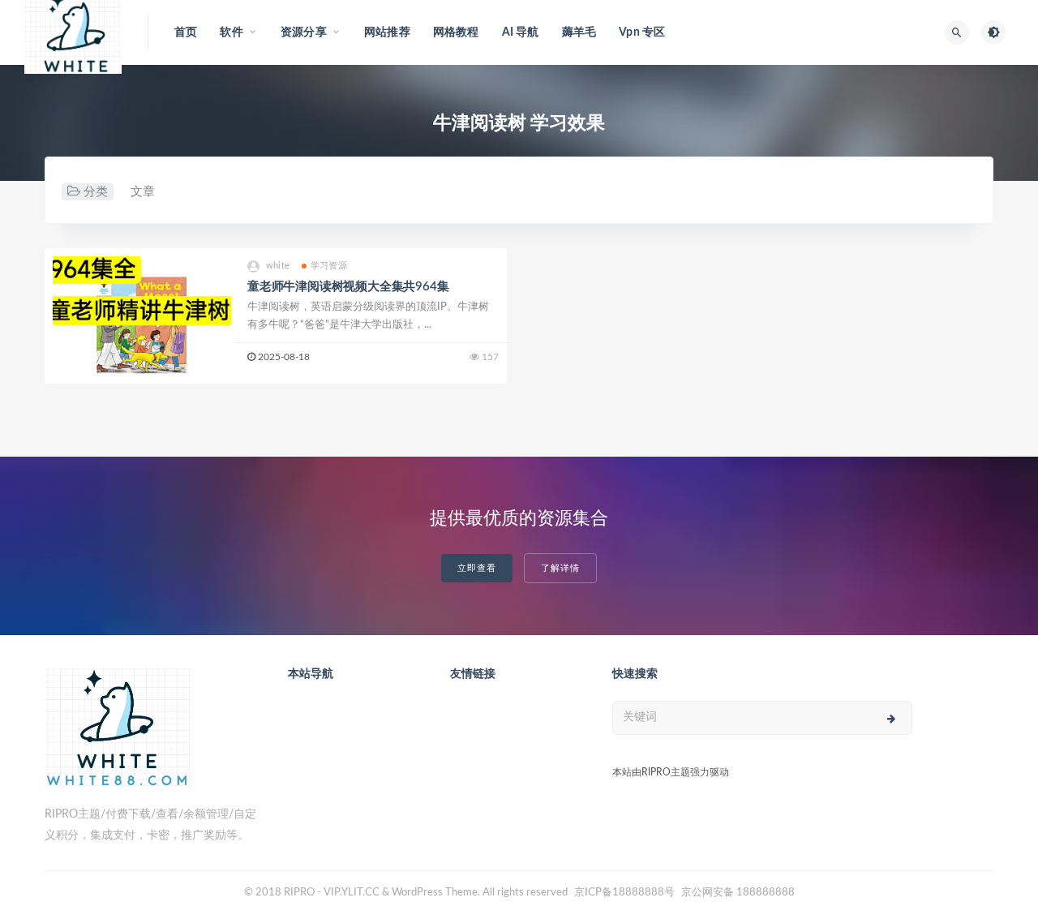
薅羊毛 (579, 32)
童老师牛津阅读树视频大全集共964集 (347, 287)
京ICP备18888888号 (625, 892)
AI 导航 (520, 32)
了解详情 (560, 568)
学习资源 (329, 265)
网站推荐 (387, 32)
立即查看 (476, 568)
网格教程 (456, 32)
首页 (185, 32)
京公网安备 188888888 (738, 892)
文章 (143, 192)
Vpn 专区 (642, 32)
